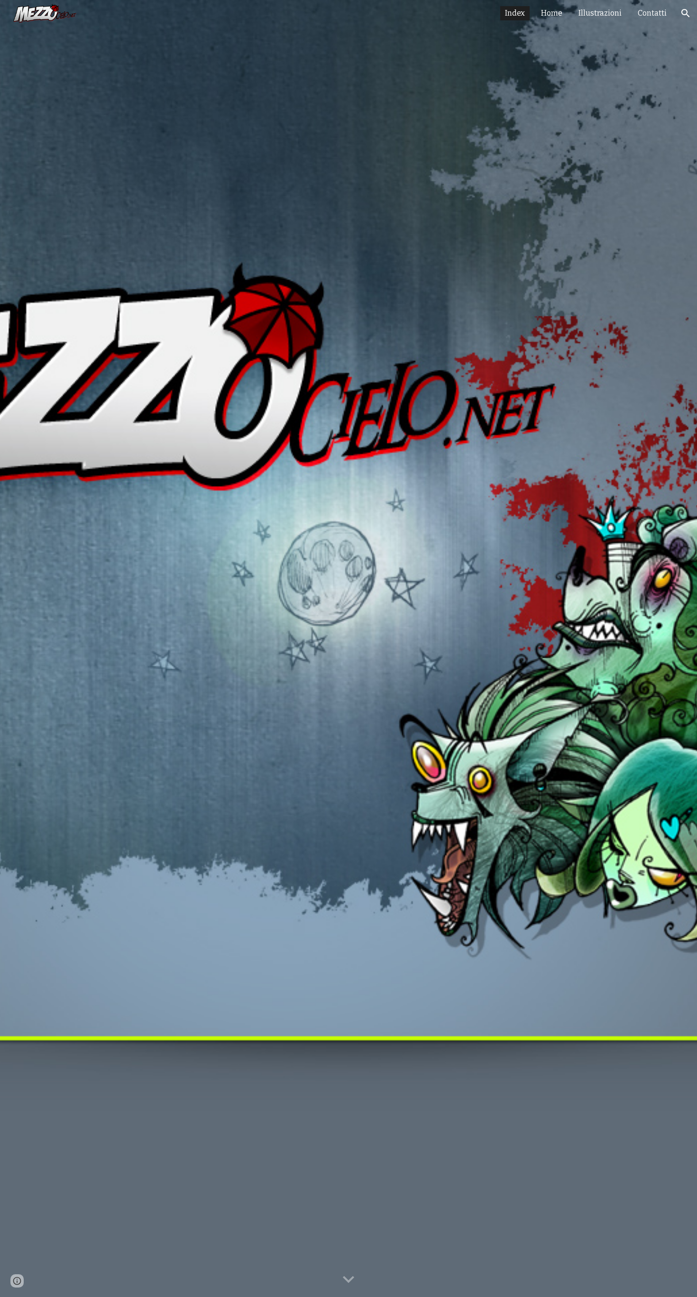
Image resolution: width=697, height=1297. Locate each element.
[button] (685, 13)
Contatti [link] (652, 13)
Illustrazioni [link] (600, 13)
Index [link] (515, 13)
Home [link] (551, 13)
